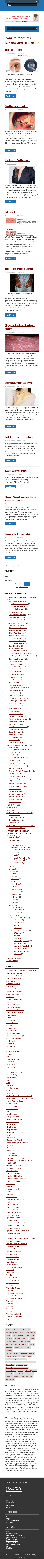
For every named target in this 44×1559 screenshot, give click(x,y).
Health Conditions (25, 1341)
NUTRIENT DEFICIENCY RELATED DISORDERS (20, 1353)
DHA (15, 852)
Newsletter (9, 1350)
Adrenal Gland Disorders (18, 628)
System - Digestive (21, 1365)
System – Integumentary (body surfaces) (23, 779)
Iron (12, 887)
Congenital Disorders (18, 606)
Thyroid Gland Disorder (17, 742)
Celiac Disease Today (14, 1491)
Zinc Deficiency (10, 1379)
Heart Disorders (14, 680)
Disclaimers (10, 1506)
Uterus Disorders (17, 671)
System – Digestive (16, 768)
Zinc (12, 902)
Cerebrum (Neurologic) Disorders (23, 653)
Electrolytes (15, 884)
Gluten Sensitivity (15, 820)
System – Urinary (15, 802)
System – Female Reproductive (20, 771)
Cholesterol (13, 843)
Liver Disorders (14, 693)
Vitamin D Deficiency (27, 1373)
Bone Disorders (14, 646)
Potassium (15, 894)
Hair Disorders (14, 677)
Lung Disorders (14, 695)
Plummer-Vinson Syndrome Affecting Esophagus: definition (20, 498)
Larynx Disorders (15, 690)
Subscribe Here (11, 1517)
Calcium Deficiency (18, 1335)
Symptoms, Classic (15, 620)
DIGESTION (10, 807)
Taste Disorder (14, 737)
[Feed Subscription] (38, 42)
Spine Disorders (14, 729)
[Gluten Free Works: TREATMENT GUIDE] (22, 21)
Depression (9, 1338)
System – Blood (14, 761)
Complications (14, 612)
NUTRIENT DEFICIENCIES (16, 831)
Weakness (16, 1376)
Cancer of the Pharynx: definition (19, 534)
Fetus (13, 755)
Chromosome (16, 752)
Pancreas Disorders (16, 714)
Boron (13, 873)
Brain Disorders (14, 648)
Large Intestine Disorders (18, 688)
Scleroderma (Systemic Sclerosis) (19, 268)
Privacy (8, 1507)
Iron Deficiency (23, 1344)
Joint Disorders (14, 682)
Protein (11, 905)
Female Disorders (15, 664)
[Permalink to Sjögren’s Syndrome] (22, 73)
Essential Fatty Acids (16, 845)
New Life (12, 748)
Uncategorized (11, 961)
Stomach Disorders (16, 734)
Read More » (10, 96)
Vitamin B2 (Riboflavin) (22, 946)
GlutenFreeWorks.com (14, 1487)
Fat (10, 866)
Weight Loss (24, 1376)
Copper (14, 881)
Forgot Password (22, 587)
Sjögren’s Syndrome (13, 49)
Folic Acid (17, 938)
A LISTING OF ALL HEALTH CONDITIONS (21, 598)
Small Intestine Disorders (18, 727)
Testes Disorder (14, 740)
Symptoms (32, 1362)
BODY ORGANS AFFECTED (16, 623)
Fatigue (32, 1338)
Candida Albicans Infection (16, 106)
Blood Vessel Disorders (17, 643)
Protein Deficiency (11, 1359)
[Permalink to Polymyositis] (22, 235)
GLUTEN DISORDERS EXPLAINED (19, 813)
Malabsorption (18, 1347)
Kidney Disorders (15, 685)
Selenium (14, 897)
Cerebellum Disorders (19, 651)
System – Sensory (15, 796)
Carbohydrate (14, 840)
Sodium (14, 900)
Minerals (12, 871)
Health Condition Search (15, 1535)
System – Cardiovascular (18, 766)
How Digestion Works (13, 1544)
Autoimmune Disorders (19, 604)
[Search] (37, 1)
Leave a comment (11, 53)
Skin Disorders (14, 724)
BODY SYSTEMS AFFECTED (16, 745)
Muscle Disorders (15, 706)
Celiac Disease (14, 815)
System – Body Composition (19, 763)
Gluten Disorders (12, 1539)
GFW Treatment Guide (14, 1489)
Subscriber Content (13, 1520)
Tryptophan (18, 909)
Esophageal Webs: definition (17, 470)
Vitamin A (17, 920)
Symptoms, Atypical (16, 617)
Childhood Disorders (18, 750)
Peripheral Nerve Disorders (18, 719)
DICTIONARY (11, 805)
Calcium (14, 876)
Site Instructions (12, 1533)
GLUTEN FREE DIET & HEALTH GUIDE (20, 826)
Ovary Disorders (17, 669)
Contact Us (10, 1502)
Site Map (9, 1548)
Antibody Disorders (15, 630)
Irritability (32, 1344)
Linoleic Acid (18, 863)
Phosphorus (15, 892)
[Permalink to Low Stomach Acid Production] (22, 183)
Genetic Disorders (17, 609)
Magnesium (15, 889)
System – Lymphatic (16, 783)
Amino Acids (15, 907)
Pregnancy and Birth (18, 757)
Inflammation (9, 1344)
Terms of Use (11, 1504)
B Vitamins (17, 933)
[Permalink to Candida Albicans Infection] (22, 129)
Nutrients (8, 1356)
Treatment (12, 823)
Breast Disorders (17, 666)
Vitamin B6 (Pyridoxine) (22, 951)
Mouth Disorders (15, 703)
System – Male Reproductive (19, 786)
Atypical (22, 1332)
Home (9, 38)
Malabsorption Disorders (17, 615)
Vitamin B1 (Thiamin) (21, 941)
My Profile (9, 1522)
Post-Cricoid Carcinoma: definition (19, 437)
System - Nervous (11, 1371)
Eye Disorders (14, 662)
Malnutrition (27, 1347)
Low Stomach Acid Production (17, 160)
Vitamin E (17, 925)
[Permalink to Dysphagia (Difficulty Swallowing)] (22, 406)
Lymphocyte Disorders (17, 701)
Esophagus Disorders (16, 659)
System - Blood (10, 1365)
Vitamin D (17, 922)
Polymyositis (10, 212)
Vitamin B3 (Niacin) (21, 948)
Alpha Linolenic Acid (21, 849)
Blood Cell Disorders (16, 638)
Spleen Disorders (15, 732)
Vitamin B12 (18, 943)
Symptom (24, 1362)
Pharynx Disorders (15, 721)
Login (8, 1519)
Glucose (12, 869)
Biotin (16, 935)
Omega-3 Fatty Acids (18, 847)
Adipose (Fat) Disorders (17, 625)
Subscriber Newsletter (14, 958)
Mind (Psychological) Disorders (22, 656)
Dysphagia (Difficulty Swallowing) (19, 382)
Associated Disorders (16, 602)
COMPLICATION (30, 1335)
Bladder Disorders (15, 635)
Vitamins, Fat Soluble (19, 918)
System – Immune (15, 776)
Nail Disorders (14, 708)
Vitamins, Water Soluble (19, 931)
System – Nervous (15, 791)
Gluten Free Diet (12, 1541)
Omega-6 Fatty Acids (18, 858)
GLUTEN (9, 810)
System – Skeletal (15, 799)
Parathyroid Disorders (16, 716)
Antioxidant (13, 838)
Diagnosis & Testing (16, 817)
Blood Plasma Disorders (17, 641)
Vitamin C (17, 954)
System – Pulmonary (16, 794)
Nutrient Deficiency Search (15, 1537)
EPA (15, 855)
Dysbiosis (25, 1338)
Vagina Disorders (17, 674)
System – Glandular (16, 774)
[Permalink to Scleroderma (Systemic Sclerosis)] (22, 292)
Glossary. (16, 1341)
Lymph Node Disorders (17, 698)
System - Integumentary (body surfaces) (17, 1368)
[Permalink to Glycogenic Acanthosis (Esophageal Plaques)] (22, 352)
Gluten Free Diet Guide (17, 828)
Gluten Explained (12, 1542)
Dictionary (17, 1338)
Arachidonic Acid (20, 860)
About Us (9, 1500)
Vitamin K (17, 928)
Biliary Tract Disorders (17, 633)
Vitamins (12, 916)
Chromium (15, 879)
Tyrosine (17, 912)
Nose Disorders (14, 711)
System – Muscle (15, 789)
